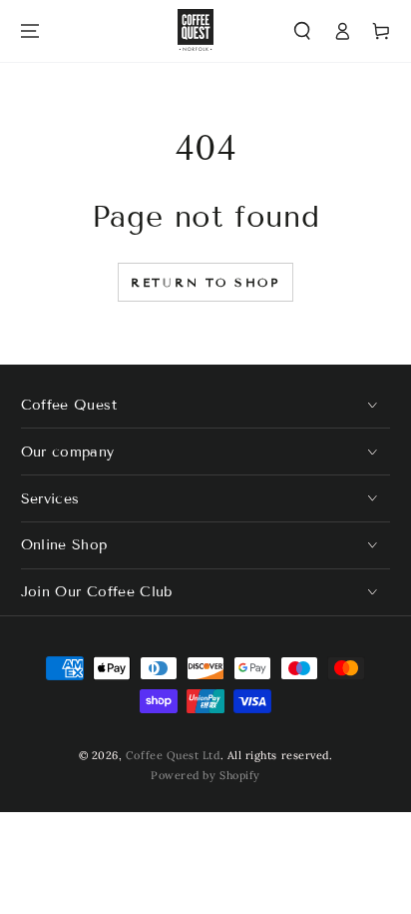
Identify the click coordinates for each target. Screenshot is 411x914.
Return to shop (205, 282)
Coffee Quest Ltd (173, 755)
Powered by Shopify (205, 775)
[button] (302, 31)
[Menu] (30, 31)
